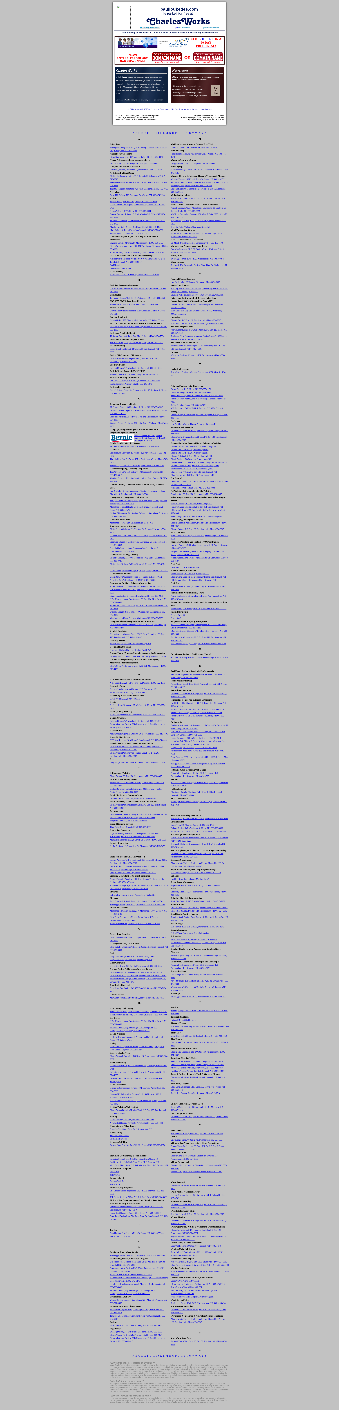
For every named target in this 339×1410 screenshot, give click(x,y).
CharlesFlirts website (118, 1139)
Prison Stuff (115, 1184)
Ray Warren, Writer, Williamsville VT (186, 1287)
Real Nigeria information (120, 268)
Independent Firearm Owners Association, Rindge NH (132, 895)
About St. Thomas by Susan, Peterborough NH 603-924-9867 (197, 1068)
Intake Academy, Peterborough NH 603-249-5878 (131, 384)
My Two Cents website (119, 1135)
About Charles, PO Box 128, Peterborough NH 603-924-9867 (197, 1061)
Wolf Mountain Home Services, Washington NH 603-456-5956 (136, 618)
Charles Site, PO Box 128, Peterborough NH (189, 449)
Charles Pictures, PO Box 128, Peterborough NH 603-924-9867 (197, 529)
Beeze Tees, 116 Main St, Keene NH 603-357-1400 (192, 825)
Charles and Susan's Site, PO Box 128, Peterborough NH (195, 465)
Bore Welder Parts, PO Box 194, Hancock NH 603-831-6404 (196, 1246)
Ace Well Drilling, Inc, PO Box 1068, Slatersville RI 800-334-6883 (199, 1262)
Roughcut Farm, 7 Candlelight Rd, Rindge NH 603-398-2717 (136, 163)
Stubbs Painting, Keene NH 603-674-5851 (188, 405)
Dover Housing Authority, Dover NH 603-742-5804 (132, 1120)
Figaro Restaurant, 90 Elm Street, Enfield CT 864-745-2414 (196, 738)
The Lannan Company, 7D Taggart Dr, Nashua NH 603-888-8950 (198, 644)
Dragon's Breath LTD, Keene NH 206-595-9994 (130, 211)
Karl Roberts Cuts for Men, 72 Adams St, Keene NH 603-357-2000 (138, 1015)
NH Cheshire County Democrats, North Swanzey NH (193, 580)
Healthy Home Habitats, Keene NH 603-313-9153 (131, 1274)
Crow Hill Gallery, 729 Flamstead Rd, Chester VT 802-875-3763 (137, 195)
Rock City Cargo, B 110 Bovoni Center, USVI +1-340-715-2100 (198, 901)
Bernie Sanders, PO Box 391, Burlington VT (190, 574)
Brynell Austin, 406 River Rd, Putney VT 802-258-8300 (133, 201)
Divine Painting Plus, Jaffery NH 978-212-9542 (191, 392)
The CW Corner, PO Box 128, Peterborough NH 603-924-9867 (197, 323)
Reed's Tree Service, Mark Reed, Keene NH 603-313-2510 (195, 1093)
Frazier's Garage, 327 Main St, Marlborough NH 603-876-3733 (136, 243)
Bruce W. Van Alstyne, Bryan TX (185, 1281)
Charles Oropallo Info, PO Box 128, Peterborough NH (194, 446)
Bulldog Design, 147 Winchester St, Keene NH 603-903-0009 (136, 368)
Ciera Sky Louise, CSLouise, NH (185, 567)
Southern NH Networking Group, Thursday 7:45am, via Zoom (197, 295)
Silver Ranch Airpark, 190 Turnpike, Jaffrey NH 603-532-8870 (136, 157)
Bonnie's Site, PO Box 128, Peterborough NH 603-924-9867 (196, 494)
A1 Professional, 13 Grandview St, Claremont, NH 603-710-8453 (137, 586)
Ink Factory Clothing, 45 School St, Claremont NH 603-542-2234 (198, 831)
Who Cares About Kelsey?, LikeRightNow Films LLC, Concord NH (139, 1165)
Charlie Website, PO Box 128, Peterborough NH (191, 459)
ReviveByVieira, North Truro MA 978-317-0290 (191, 185)
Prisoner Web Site (117, 1181)
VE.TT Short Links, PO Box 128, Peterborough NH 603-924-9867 (199, 911)
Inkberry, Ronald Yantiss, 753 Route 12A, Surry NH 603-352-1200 (138, 656)
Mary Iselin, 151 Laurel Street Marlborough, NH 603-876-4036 (136, 230)
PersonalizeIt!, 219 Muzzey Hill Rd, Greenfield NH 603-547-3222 (198, 609)
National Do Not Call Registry (183, 1020)
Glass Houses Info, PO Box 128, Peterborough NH (192, 475)
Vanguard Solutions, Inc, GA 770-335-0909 (128, 821)
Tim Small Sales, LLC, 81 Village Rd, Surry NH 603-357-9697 (136, 342)
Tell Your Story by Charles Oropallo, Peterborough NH (194, 1290)
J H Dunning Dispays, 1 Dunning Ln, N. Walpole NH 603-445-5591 (139, 734)
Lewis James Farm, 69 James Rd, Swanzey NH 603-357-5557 (197, 1140)
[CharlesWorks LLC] (124, 28)
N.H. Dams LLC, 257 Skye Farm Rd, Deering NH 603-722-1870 (137, 683)
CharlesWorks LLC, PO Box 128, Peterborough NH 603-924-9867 (138, 975)
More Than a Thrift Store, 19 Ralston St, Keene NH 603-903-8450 (199, 1036)
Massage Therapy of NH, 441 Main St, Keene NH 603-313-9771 (198, 179)
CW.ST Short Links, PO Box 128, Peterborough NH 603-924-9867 (199, 908)
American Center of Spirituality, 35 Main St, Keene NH (194, 939)
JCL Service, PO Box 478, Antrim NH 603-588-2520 (132, 836)
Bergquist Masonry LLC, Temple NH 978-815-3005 (193, 163)
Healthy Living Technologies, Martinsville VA (190, 879)
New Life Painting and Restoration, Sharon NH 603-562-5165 (197, 395)
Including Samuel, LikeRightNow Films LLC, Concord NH (135, 1159)
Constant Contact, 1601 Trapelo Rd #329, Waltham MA (133, 798)
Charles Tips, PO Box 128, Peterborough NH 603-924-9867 (196, 320)
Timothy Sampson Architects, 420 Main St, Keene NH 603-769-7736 (139, 189)
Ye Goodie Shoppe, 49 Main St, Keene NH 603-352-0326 (134, 446)
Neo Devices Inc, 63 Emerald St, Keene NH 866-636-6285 (195, 282)
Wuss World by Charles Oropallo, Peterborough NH (192, 1297)
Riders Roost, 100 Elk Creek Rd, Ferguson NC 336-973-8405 (136, 1325)
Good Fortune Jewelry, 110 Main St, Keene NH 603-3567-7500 (137, 1233)
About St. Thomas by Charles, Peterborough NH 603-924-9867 (197, 1064)
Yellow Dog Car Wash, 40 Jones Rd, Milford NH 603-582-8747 (137, 465)
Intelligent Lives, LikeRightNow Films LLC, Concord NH (134, 1162)
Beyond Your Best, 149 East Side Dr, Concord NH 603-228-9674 (137, 1145)
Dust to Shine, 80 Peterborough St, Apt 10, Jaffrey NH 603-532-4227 (139, 570)
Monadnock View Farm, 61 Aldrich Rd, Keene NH (131, 523)
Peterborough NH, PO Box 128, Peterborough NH (192, 469)
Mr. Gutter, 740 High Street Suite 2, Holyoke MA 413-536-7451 (137, 998)
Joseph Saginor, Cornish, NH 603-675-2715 (128, 233)
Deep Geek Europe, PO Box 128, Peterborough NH (132, 956)
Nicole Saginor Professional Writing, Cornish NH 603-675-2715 (198, 1284)
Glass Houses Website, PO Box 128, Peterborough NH (194, 472)
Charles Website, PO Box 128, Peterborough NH (191, 456)
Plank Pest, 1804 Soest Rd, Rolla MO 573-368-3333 (193, 488)
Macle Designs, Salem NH (121, 1236)
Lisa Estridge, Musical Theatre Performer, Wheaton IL (193, 424)
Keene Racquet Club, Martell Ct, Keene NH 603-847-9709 (135, 923)
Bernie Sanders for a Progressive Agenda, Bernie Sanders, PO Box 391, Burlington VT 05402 (150, 437)
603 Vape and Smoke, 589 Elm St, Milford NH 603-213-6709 (197, 1133)
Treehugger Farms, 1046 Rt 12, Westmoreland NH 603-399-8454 (137, 298)
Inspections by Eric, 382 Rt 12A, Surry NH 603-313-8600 (195, 885)
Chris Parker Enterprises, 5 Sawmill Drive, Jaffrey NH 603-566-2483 (200, 1265)
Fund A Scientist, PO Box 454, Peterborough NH (191, 504)
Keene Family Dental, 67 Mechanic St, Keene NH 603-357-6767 (137, 715)
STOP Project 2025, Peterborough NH (126, 699)
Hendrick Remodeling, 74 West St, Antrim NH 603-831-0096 (196, 712)
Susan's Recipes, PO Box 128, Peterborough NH (130, 644)
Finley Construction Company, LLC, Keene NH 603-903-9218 (136, 596)
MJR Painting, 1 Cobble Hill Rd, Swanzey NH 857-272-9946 (197, 408)
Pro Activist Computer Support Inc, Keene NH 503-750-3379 (136, 1213)
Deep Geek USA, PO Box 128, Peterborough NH (131, 959)
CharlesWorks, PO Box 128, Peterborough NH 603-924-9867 (136, 776)
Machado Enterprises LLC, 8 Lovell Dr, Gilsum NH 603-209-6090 (138, 840)
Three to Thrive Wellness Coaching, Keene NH (191, 227)
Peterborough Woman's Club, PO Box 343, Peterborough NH (196, 516)
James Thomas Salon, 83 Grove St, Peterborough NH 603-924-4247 (138, 1011)
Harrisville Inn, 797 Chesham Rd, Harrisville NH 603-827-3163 (137, 320)
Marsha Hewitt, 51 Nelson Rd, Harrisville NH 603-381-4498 (135, 227)
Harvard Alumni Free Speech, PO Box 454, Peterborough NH (197, 507)
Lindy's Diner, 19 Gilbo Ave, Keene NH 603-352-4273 (133, 873)
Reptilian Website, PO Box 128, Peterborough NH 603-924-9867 (198, 1071)
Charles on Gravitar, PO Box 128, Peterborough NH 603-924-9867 (199, 462)
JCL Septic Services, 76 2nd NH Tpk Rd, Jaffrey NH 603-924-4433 (138, 1197)
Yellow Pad (115, 1175)
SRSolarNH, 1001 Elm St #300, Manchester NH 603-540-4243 (197, 927)
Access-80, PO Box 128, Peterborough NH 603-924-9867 (134, 304)
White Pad (114, 1172)
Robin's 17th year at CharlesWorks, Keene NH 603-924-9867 (196, 1172)
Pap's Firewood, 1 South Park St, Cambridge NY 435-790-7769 (136, 901)
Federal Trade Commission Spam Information (190, 933)
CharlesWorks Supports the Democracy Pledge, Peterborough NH (198, 577)
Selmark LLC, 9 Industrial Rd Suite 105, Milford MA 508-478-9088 (199, 818)
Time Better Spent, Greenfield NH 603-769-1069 (130, 827)
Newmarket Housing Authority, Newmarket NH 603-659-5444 (136, 1123)
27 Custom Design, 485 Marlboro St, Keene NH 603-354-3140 (136, 407)
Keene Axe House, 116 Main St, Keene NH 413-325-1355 (134, 275)
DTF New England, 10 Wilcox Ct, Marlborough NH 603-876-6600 (138, 740)
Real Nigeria (115, 265)
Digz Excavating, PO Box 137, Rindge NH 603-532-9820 (134, 833)
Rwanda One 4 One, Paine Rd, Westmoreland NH (131, 1129)
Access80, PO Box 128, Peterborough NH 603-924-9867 (134, 374)
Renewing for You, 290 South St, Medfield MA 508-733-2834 (136, 170)
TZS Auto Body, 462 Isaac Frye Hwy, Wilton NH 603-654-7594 (137, 252)
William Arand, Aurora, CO (182, 1293)
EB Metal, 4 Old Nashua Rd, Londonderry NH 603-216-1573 (197, 243)
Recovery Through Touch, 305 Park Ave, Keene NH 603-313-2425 (199, 182)
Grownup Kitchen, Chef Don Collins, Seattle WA (130, 650)
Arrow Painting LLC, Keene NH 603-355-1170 (191, 389)
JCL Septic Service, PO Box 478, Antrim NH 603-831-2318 (196, 873)
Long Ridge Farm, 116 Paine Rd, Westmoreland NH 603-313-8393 (138, 762)
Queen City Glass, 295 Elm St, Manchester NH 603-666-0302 (136, 966)
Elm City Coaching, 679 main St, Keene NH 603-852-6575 (135, 381)
